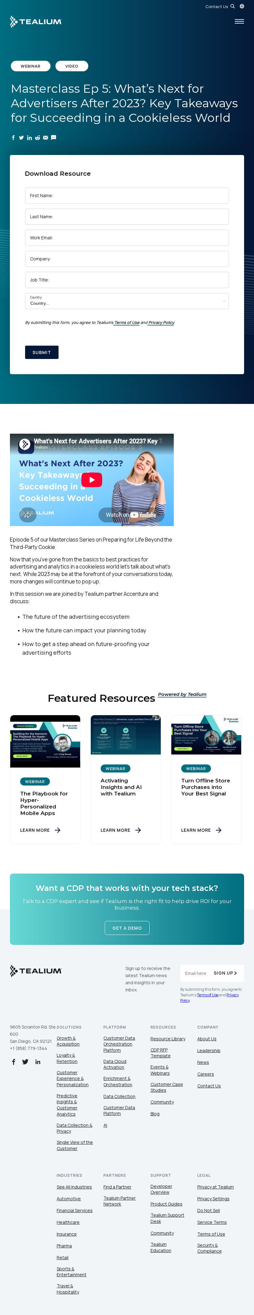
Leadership (209, 1050)
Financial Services (75, 1210)
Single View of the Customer (75, 1145)
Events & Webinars (160, 1070)
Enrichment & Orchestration (117, 1081)
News (203, 1062)
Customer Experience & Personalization (73, 1078)
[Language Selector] (242, 6)
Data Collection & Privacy (74, 1128)
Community (162, 1102)
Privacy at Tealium (215, 1187)
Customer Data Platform (119, 1111)
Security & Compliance (209, 1248)
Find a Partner (117, 1187)
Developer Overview (161, 1189)
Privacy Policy (161, 322)
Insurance (67, 1234)
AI (105, 1125)
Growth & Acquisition (68, 1041)
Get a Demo (127, 928)
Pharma (64, 1246)
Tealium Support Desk (167, 1218)
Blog (155, 1114)
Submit (42, 352)
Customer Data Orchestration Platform (119, 1044)
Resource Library (168, 1039)
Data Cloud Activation (114, 1064)
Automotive (69, 1199)
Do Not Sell (208, 1210)
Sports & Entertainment (71, 1272)
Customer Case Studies (167, 1087)
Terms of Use (126, 322)
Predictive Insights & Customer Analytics (67, 1105)
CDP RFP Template (161, 1053)
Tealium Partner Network (119, 1201)
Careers (205, 1074)
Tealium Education (161, 1247)
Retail (62, 1257)
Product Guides (166, 1204)
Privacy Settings (213, 1199)
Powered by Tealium (182, 694)
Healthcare (68, 1222)
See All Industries (74, 1187)
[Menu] (239, 21)
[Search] (232, 6)
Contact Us (216, 6)
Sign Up (223, 973)
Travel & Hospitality (68, 1289)
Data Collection (119, 1096)
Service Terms (212, 1222)
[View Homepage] (36, 21)
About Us (207, 1039)
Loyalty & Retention (67, 1058)
